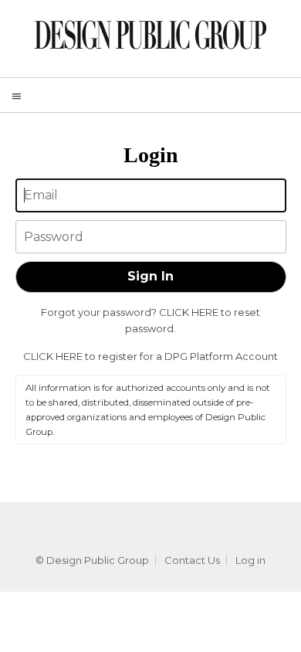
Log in (250, 560)
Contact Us (192, 560)
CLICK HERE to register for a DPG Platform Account (150, 356)
